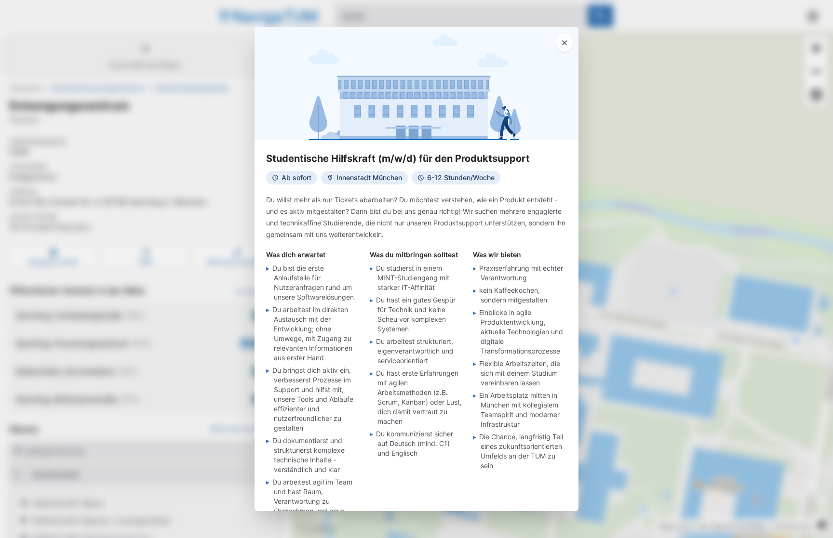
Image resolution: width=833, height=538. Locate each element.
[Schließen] (564, 42)
